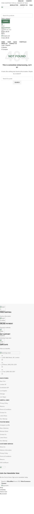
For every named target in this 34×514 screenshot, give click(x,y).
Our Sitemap (3, 419)
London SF (3, 384)
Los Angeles (3, 390)
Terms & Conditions (5, 409)
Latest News (3, 415)
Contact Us (3, 412)
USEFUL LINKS (4, 400)
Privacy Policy (4, 403)
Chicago (2, 394)
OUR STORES (4, 378)
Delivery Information (6, 450)
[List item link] (15, 365)
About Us (2, 447)
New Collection (4, 428)
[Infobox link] (17, 243)
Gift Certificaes (4, 462)
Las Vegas (3, 397)
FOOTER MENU (4, 422)
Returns (2, 406)
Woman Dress (4, 431)
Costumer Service (6, 444)
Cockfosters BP (4, 387)
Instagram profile (5, 425)
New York (2, 381)
